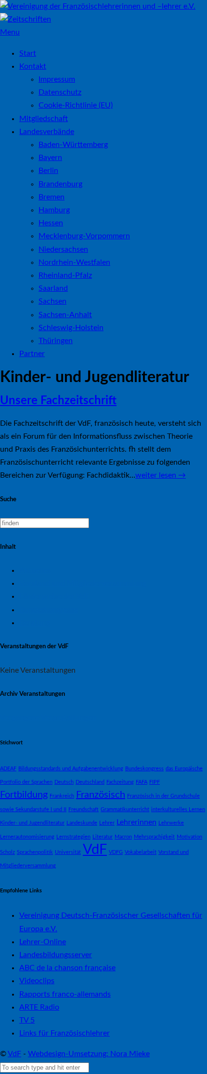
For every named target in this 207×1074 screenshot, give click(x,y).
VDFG (116, 852)
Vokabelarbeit (140, 852)
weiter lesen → (160, 475)
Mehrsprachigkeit (154, 836)
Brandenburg (60, 184)
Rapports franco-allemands (65, 994)
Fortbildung (24, 795)
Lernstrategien (73, 836)
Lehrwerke (171, 823)
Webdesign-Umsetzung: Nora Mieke (89, 1054)
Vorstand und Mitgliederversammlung (82, 583)
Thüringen (56, 341)
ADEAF (8, 768)
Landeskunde (81, 823)
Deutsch (64, 782)
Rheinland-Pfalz (65, 275)
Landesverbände (46, 132)
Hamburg (54, 210)
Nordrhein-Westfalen (74, 262)
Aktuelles (35, 570)
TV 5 (27, 1020)
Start (27, 53)
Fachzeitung (120, 782)
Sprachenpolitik (35, 852)
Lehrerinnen (136, 822)
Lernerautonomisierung (27, 836)
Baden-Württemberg (73, 144)
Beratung (34, 623)
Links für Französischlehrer (64, 1033)
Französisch (100, 795)
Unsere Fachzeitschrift (58, 401)
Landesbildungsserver (55, 955)
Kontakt (32, 66)
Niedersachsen (63, 249)
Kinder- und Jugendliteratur (32, 823)
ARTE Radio (39, 1007)
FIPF (154, 782)
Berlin (48, 170)
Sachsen (52, 301)
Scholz (7, 852)
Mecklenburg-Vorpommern (84, 236)
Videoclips (36, 981)
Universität (68, 852)
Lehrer (107, 823)
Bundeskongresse (48, 610)
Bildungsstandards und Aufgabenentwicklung (70, 768)
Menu (10, 32)
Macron (123, 836)
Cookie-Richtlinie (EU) (76, 105)
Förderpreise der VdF (54, 596)
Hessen (51, 223)
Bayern (50, 157)
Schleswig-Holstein (71, 328)
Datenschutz (60, 92)
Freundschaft (83, 809)
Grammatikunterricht (125, 809)
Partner (32, 354)
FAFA (141, 782)
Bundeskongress (144, 768)
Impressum (57, 79)
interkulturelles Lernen (178, 809)
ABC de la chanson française (67, 968)
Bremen (52, 197)
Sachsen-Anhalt (65, 315)
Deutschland (90, 782)
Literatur (102, 836)
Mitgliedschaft (43, 119)
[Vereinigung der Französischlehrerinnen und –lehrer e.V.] (97, 6)
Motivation (189, 836)
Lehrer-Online (42, 942)
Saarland (53, 288)
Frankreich (62, 796)
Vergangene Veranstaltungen (48, 717)
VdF (95, 849)
